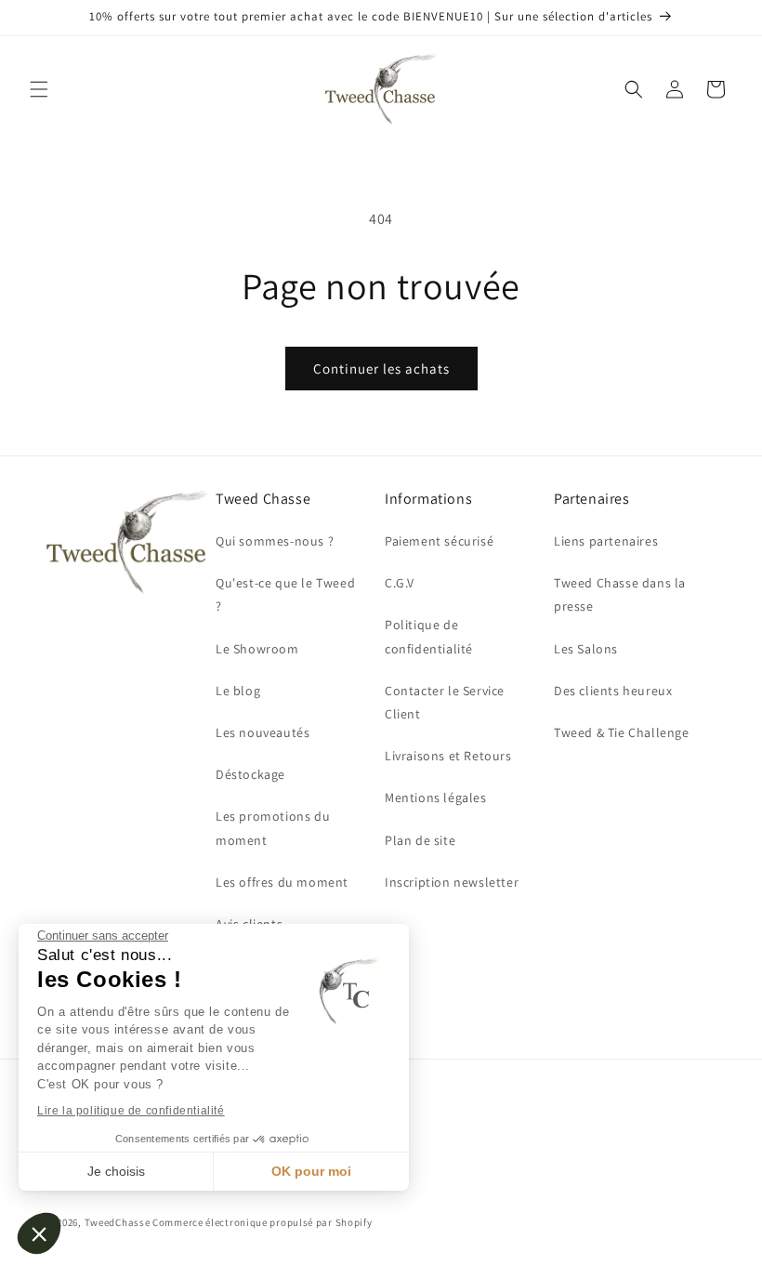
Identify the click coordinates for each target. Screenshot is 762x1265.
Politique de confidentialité (429, 636)
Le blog (238, 690)
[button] (39, 1233)
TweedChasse (118, 1222)
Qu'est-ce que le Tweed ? (285, 594)
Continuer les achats (381, 368)
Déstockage (250, 774)
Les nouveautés (262, 732)
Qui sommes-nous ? (275, 541)
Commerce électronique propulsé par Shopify (262, 1222)
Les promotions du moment (273, 828)
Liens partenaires (606, 541)
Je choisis (116, 1171)
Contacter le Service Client (445, 702)
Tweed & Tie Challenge (622, 732)
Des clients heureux (613, 690)
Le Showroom (257, 648)
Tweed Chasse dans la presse (620, 594)
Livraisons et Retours (448, 755)
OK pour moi (311, 1171)
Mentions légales (436, 797)
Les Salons (586, 648)
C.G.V (399, 582)
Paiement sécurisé (439, 541)
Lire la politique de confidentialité (131, 1110)
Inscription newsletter (452, 882)
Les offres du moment (282, 882)
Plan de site (420, 840)
